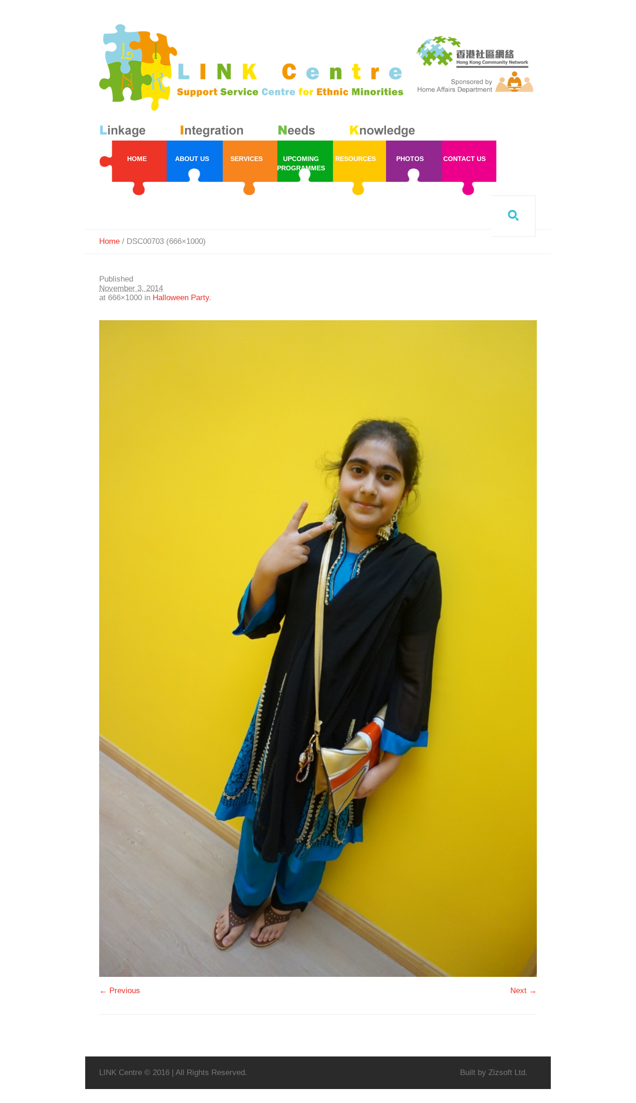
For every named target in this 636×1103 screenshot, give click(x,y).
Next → (523, 990)
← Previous (119, 990)
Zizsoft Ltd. (508, 1072)
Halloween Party (181, 297)
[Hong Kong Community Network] (259, 82)
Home (109, 241)
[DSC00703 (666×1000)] (318, 648)
